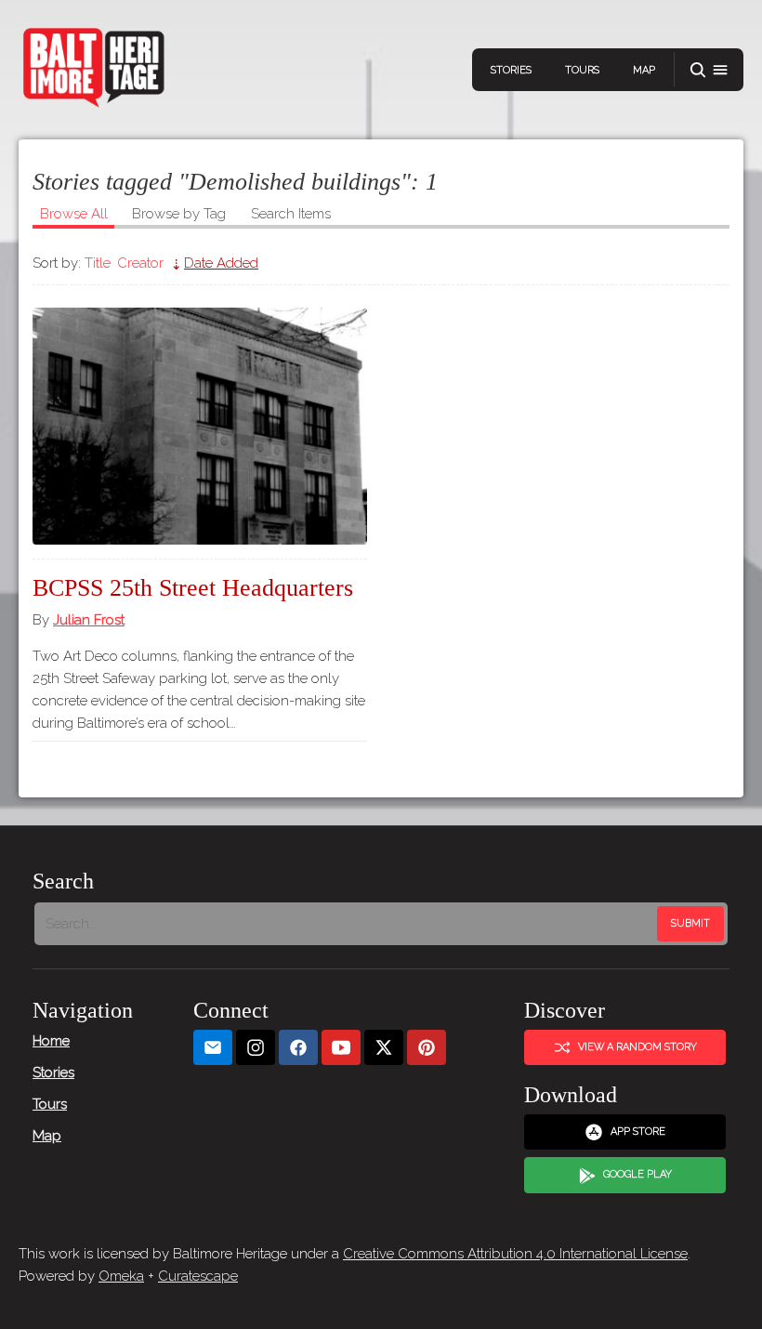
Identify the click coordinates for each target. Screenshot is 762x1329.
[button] (709, 70)
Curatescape (198, 1276)
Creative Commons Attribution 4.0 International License (515, 1253)
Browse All (74, 213)
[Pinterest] (426, 1048)
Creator (140, 263)
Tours (582, 70)
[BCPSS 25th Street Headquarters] (200, 426)
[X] (383, 1048)
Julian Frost (89, 620)
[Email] (212, 1048)
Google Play (637, 1174)
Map (644, 70)
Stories (511, 70)
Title (98, 263)
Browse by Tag (179, 213)
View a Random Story (637, 1047)
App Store (638, 1131)
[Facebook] (298, 1048)
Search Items (291, 213)
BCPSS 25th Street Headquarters (193, 587)
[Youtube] (341, 1048)
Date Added (221, 263)
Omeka (121, 1276)
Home (51, 1041)
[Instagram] (255, 1048)
